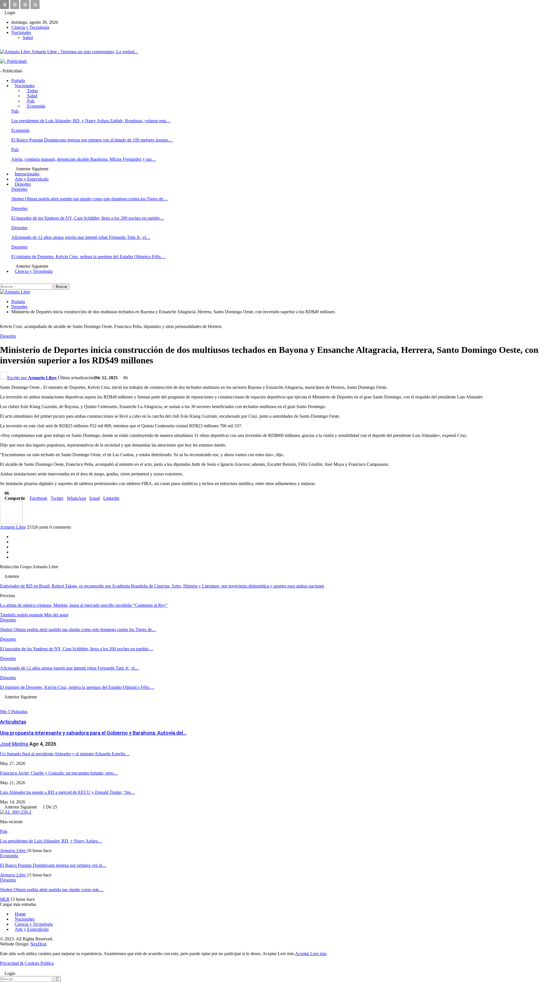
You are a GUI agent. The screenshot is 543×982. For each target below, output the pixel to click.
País (30, 100)
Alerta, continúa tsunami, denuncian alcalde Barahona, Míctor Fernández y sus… (83, 159)
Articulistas (13, 722)
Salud (28, 37)
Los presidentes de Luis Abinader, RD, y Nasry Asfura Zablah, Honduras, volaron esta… (91, 120)
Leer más (318, 953)
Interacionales (27, 173)
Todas (32, 90)
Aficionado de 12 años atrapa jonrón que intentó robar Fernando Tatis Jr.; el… (80, 237)
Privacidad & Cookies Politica (27, 963)
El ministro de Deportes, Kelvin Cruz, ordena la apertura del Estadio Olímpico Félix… (88, 256)
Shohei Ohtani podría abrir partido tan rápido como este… (52, 889)
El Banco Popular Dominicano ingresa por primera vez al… (53, 865)
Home (20, 914)
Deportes (23, 184)
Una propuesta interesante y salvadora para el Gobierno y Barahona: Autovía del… (93, 733)
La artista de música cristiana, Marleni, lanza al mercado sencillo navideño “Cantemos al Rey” (83, 605)
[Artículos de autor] (11, 522)
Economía (35, 106)
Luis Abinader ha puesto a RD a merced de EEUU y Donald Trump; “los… (67, 792)
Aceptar (302, 953)
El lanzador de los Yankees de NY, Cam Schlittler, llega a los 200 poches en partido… (87, 218)
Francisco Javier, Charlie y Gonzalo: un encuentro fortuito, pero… (59, 773)
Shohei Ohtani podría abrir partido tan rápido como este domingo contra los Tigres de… (89, 198)
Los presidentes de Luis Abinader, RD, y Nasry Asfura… (51, 841)
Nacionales (21, 32)
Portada (18, 80)
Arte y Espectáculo (32, 179)
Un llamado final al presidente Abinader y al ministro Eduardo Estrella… (65, 753)
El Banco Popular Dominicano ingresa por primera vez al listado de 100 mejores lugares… (92, 140)
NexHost (38, 944)
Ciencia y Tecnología (30, 27)
